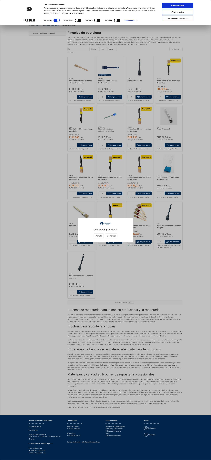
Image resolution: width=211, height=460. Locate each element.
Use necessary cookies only (177, 18)
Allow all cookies (177, 5)
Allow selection (178, 12)
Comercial (111, 236)
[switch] (78, 20)
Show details (129, 20)
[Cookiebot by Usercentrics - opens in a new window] (29, 20)
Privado (98, 236)
